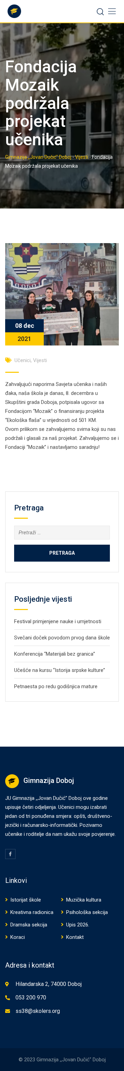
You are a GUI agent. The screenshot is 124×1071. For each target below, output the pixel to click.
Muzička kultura (83, 900)
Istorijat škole (25, 900)
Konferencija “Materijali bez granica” (54, 654)
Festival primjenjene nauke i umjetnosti (57, 621)
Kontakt (75, 937)
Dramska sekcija (28, 925)
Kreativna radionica (31, 912)
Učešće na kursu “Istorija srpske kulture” (59, 670)
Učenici (22, 360)
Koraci (17, 937)
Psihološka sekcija (87, 912)
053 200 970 (31, 997)
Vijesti (40, 360)
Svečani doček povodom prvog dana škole (62, 638)
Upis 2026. (77, 925)
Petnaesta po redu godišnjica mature (55, 686)
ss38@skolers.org (38, 1011)
